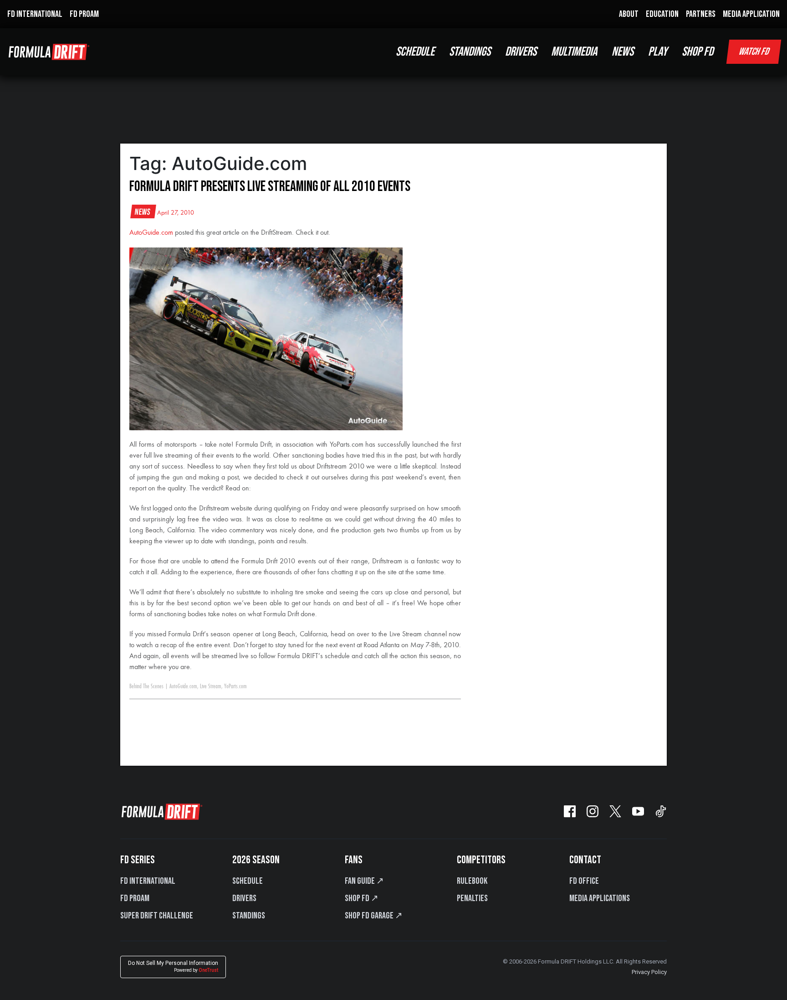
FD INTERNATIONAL (34, 14)
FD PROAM (84, 14)
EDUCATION (662, 14)
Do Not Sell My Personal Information (173, 966)
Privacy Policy (649, 972)
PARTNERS (700, 14)
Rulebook (472, 881)
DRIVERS (521, 51)
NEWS (623, 51)
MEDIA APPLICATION (751, 14)
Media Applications (599, 898)
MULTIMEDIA (574, 51)
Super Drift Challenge (156, 915)
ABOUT (629, 14)
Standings (248, 915)
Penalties (472, 898)
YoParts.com (235, 686)
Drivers (244, 898)
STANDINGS (470, 51)
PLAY (657, 51)
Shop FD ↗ (361, 898)
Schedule (247, 881)
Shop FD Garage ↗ (374, 915)
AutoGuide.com (151, 233)
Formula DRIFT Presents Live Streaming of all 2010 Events (269, 187)
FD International (147, 881)
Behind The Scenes (146, 686)
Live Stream (210, 686)
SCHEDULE (415, 51)
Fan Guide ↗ (364, 881)
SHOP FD (697, 51)
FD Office (584, 881)
